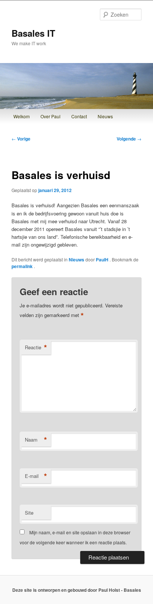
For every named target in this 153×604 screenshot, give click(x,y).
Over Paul (50, 116)
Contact (79, 116)
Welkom (21, 116)
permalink (23, 266)
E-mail (36, 476)
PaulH (103, 259)
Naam (36, 440)
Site (29, 512)
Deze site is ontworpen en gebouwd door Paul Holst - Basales (76, 590)
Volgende (129, 138)
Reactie (36, 347)
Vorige (21, 138)
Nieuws (105, 116)
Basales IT (33, 33)
